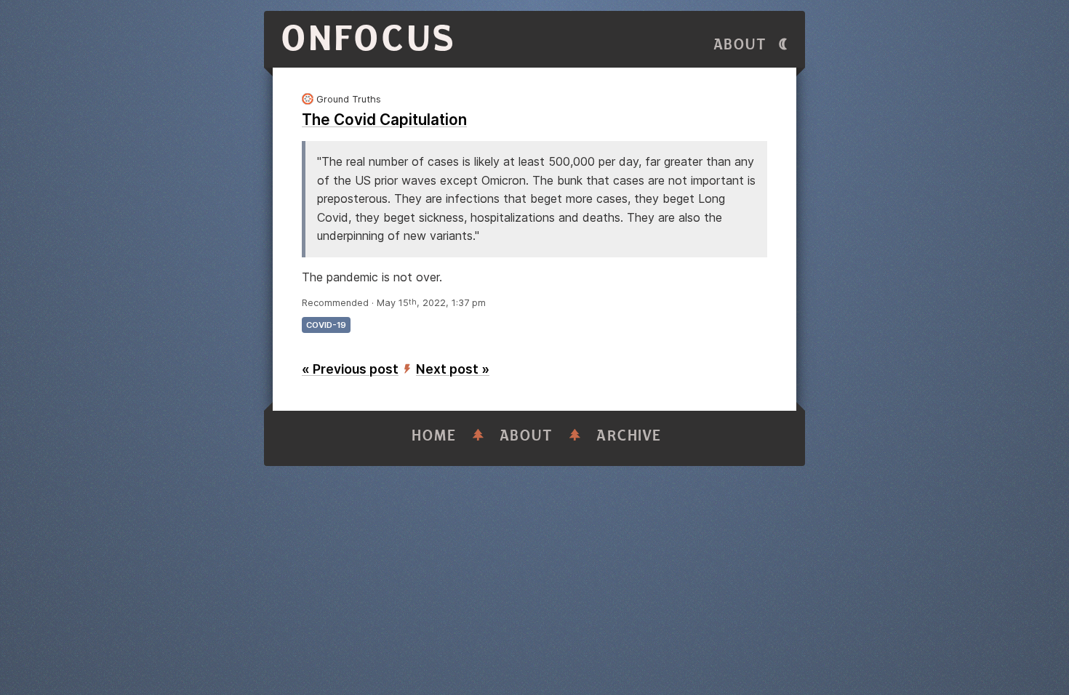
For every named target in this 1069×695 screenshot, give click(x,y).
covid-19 (326, 325)
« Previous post (350, 369)
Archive (629, 435)
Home (434, 435)
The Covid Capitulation (384, 120)
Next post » (452, 369)
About (740, 44)
